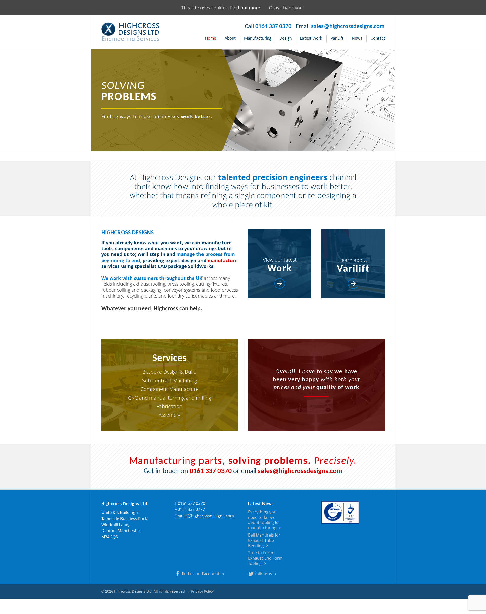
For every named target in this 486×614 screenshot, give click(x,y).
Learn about (353, 265)
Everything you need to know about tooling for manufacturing (264, 519)
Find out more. (245, 8)
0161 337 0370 (273, 27)
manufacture (223, 260)
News (357, 38)
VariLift (337, 38)
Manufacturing (257, 38)
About (230, 38)
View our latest (280, 265)
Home (210, 38)
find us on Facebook (201, 574)
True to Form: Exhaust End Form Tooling (265, 558)
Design (285, 38)
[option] (243, 100)
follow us (263, 574)
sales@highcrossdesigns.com (348, 27)
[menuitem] (210, 38)
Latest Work (311, 38)
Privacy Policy (202, 591)
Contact (378, 38)
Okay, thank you (286, 8)
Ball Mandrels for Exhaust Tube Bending (264, 540)
